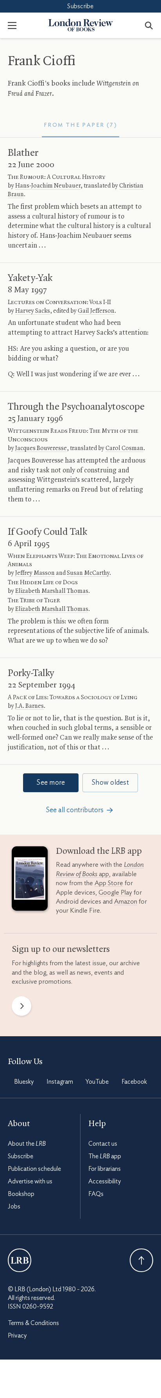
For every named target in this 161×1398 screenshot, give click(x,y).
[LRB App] (30, 880)
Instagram (60, 1082)
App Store (109, 883)
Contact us (102, 1144)
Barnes (29, 706)
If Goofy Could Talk (47, 532)
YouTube (97, 1082)
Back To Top (141, 1260)
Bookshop (21, 1194)
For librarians (104, 1169)
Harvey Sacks (32, 311)
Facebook (134, 1082)
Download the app (99, 851)
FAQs (96, 1194)
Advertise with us (30, 1181)
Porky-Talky (31, 673)
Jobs (14, 1206)
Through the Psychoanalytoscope (76, 407)
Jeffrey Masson (35, 573)
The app (104, 1156)
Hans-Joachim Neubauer (47, 186)
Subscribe (80, 6)
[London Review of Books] (19, 1260)
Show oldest (110, 782)
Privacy (17, 1335)
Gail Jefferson (96, 311)
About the (27, 1144)
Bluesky (24, 1082)
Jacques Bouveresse (41, 448)
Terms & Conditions (33, 1323)
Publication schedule (34, 1169)
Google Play (115, 892)
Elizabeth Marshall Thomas (51, 591)
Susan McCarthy (88, 573)
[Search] (149, 25)
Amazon (125, 901)
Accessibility (104, 1181)
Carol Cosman (124, 448)
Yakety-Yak (30, 278)
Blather (23, 153)
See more (50, 782)
